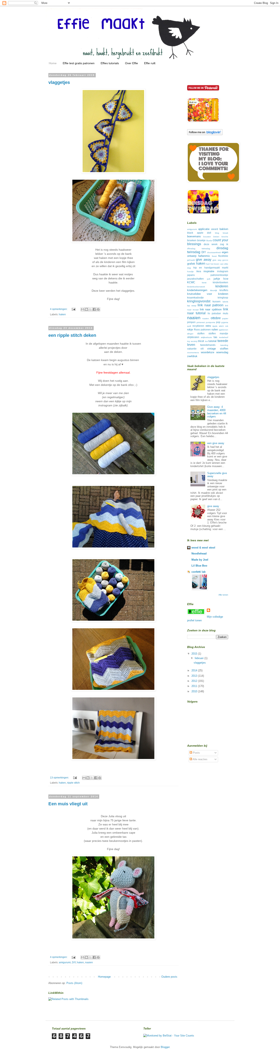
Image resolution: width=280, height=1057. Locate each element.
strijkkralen (193, 337)
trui (206, 341)
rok (226, 326)
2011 (194, 686)
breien (216, 236)
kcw (225, 278)
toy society (192, 341)
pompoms (210, 322)
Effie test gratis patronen (78, 63)
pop (218, 322)
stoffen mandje (218, 333)
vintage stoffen (217, 348)
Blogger (165, 1047)
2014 (194, 670)
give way (217, 260)
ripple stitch (73, 782)
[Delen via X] (90, 309)
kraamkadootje (195, 297)
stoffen (201, 333)
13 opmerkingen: (59, 777)
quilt (189, 326)
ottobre (216, 318)
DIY (74, 962)
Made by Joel (199, 559)
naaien (89, 962)
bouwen (207, 236)
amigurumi (65, 962)
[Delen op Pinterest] (98, 309)
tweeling (224, 345)
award (214, 229)
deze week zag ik (216, 244)
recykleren (198, 326)
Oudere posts (169, 976)
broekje (201, 240)
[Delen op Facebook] (94, 309)
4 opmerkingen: (59, 309)
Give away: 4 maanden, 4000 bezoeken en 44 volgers (216, 411)
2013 (194, 675)
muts (225, 313)
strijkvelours (206, 337)
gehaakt (191, 260)
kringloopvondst (198, 301)
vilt (202, 348)
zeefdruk (192, 356)
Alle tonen (223, 595)
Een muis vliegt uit (68, 803)
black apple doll (199, 232)
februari (199, 658)
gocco (225, 260)
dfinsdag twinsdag (198, 248)
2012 (194, 680)
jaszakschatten (195, 278)
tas (215, 337)
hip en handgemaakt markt (210, 267)
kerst (204, 282)
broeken (191, 240)
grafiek (191, 263)
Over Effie (131, 63)
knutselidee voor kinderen (207, 293)
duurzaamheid (214, 252)
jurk (208, 279)
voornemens (193, 352)
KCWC (191, 282)
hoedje (190, 271)
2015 (194, 653)
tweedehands (207, 345)
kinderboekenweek (196, 287)
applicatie (203, 229)
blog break (221, 233)
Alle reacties (199, 759)
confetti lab (198, 571)
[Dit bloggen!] (86, 309)
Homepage (104, 976)
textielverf (223, 337)
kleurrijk (213, 290)
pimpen (191, 322)
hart (208, 264)
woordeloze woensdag (214, 352)
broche (225, 236)
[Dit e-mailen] (83, 309)
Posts (196, 752)
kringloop (223, 297)
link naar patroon (210, 305)
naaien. (205, 318)
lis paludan (214, 313)
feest (214, 256)
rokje (190, 329)
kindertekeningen (197, 290)
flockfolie (223, 256)
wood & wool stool (203, 547)
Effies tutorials (110, 63)
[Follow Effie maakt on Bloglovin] (205, 134)
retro (208, 325)
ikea (198, 271)
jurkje (217, 278)
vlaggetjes (59, 82)
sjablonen (223, 330)
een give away (215, 443)
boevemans (194, 236)
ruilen (215, 329)
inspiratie (209, 271)
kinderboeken (220, 282)
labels (225, 302)
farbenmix (204, 255)
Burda (209, 240)
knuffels (224, 290)
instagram (222, 271)
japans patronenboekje (207, 275)
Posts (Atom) (74, 983)
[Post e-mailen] (73, 309)
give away (203, 259)
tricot (201, 341)
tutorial (212, 341)
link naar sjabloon (211, 309)
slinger (190, 334)
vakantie (192, 348)
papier (225, 318)
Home (53, 63)
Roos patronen (202, 329)
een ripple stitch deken (72, 335)
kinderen (221, 286)
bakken (224, 229)
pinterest (201, 322)
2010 (194, 691)
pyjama (224, 322)
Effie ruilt (149, 63)
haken (62, 314)
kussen (217, 301)
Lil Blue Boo (199, 565)
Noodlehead (199, 553)
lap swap (191, 305)
